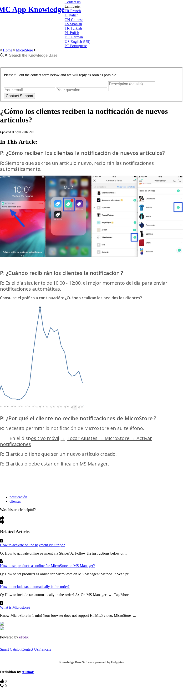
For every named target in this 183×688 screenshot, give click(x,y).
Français (44, 649)
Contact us (73, 2)
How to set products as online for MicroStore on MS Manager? (47, 566)
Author (28, 672)
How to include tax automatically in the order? (35, 587)
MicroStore (24, 50)
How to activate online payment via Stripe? (32, 545)
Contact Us (29, 649)
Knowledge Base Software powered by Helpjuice (91, 662)
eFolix (24, 637)
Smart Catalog (10, 649)
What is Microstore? (15, 607)
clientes (15, 501)
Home (7, 50)
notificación (18, 497)
